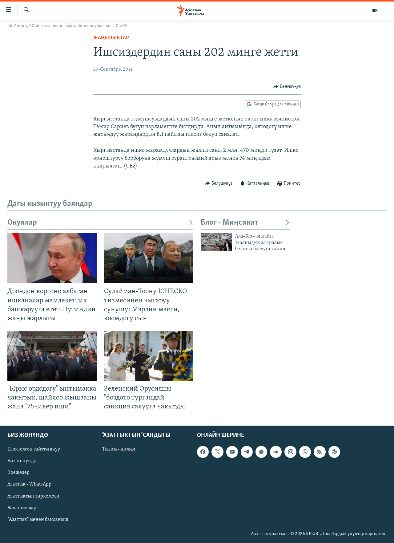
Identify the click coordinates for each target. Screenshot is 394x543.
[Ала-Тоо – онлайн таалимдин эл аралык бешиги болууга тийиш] (216, 242)
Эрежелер (18, 472)
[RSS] (319, 452)
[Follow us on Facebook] (203, 452)
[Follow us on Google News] (261, 452)
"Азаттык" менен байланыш (37, 519)
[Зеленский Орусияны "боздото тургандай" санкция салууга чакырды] (148, 356)
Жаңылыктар (111, 38)
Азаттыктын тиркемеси (33, 496)
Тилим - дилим (118, 449)
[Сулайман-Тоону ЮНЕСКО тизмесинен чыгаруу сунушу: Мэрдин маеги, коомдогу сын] (148, 258)
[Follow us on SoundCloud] (276, 452)
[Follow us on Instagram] (290, 452)
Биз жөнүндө (21, 461)
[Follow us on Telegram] (246, 452)
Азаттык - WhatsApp (29, 484)
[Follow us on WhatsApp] (305, 452)
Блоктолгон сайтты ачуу (33, 449)
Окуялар (22, 222)
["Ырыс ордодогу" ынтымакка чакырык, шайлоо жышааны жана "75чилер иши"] (52, 356)
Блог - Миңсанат (229, 222)
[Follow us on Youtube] (232, 452)
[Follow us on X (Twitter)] (217, 452)
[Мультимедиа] (375, 10)
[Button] (287, 87)
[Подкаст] (334, 452)
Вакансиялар (21, 508)
